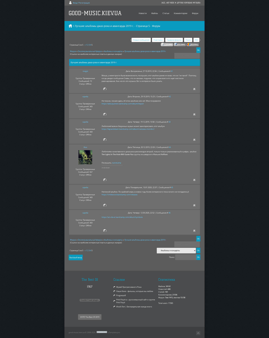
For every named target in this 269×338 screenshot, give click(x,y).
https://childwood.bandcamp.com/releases (119, 194)
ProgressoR (121, 295)
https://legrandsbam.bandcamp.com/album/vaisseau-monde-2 (128, 129)
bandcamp (116, 163)
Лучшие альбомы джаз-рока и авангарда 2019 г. (145, 51)
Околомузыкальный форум (90, 51)
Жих (85, 147)
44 (170, 147)
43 (170, 122)
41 (172, 71)
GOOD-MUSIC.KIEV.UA (95, 13)
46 (170, 213)
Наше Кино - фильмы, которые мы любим (134, 291)
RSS (196, 40)
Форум (73, 51)
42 (170, 96)
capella (85, 96)
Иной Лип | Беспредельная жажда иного (134, 306)
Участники (158, 40)
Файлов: (161, 286)
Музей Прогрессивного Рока (128, 287)
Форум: (161, 297)
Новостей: (162, 289)
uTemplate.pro (114, 332)
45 (172, 187)
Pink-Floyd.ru (121, 299)
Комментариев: (165, 294)
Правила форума (174, 40)
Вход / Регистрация (81, 3)
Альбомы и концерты (113, 51)
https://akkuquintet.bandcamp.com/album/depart (123, 103)
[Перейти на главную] (70, 26)
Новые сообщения (141, 40)
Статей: (161, 292)
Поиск (188, 40)
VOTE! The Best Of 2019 (89, 317)
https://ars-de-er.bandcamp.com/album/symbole (122, 217)
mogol (85, 71)
